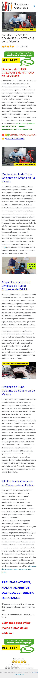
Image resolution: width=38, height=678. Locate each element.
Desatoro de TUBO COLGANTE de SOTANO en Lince (19, 569)
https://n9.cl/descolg (15, 138)
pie (5, 247)
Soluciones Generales (21, 6)
